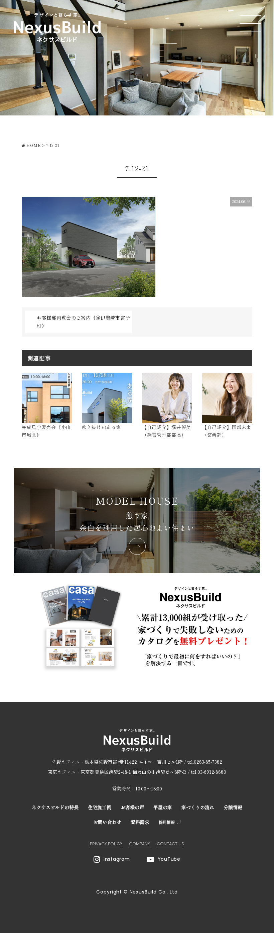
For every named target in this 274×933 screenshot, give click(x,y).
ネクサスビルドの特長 (55, 807)
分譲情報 (233, 807)
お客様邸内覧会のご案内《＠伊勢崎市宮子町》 (83, 321)
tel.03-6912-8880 (208, 771)
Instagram (117, 859)
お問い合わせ (107, 822)
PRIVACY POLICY (106, 844)
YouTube (169, 859)
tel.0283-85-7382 (204, 761)
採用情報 (167, 822)
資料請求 (140, 822)
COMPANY (139, 844)
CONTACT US (170, 844)
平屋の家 (162, 807)
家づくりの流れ (197, 807)
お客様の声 (132, 807)
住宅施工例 (99, 807)
